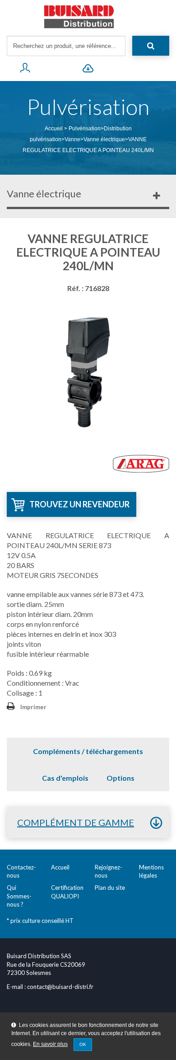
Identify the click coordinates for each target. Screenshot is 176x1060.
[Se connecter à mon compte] (25, 69)
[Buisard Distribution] (88, 17)
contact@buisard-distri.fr (60, 986)
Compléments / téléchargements (88, 751)
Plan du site (110, 887)
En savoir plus (50, 1044)
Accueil (54, 128)
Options (120, 778)
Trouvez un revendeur (79, 504)
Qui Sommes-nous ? (19, 896)
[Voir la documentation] (88, 69)
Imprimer (33, 707)
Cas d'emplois (65, 778)
